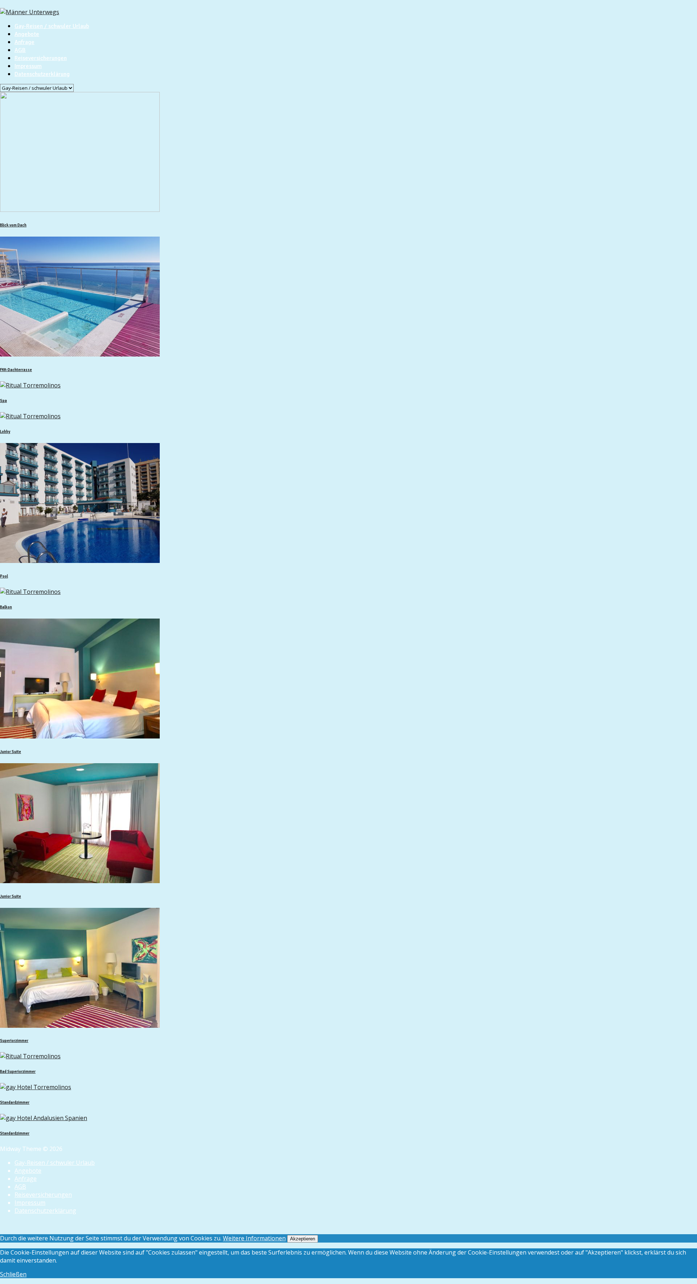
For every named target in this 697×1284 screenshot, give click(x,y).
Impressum (28, 66)
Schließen (13, 1274)
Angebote (27, 34)
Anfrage (24, 42)
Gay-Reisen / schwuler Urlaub (52, 26)
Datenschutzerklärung (42, 74)
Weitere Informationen (254, 1238)
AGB (20, 50)
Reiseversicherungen (41, 58)
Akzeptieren (302, 1238)
